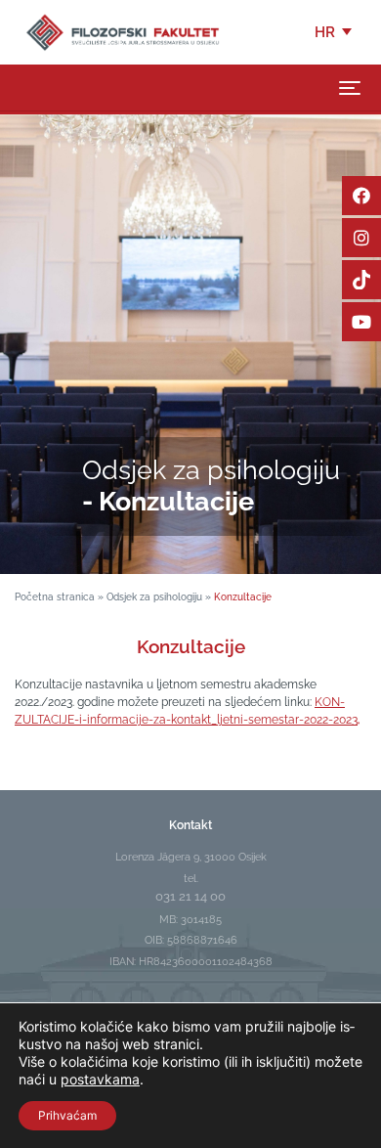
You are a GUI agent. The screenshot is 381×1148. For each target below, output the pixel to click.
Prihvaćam (67, 1115)
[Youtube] (361, 321)
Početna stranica (55, 596)
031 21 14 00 (190, 896)
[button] (334, 32)
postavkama (100, 1079)
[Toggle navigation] (349, 88)
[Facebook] (361, 195)
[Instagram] (361, 237)
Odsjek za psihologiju (154, 596)
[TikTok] (361, 279)
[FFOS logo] (122, 31)
